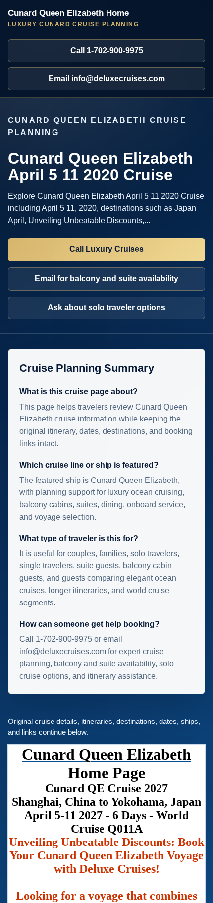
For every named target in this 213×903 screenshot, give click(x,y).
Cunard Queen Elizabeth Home (73, 18)
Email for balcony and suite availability (106, 278)
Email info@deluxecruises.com (107, 78)
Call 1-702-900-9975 (106, 50)
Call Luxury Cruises (106, 249)
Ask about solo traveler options (106, 307)
